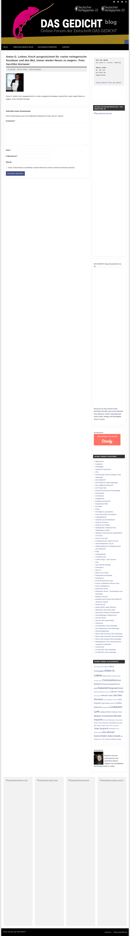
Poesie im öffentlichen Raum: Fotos (107, 583)
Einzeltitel (98, 506)
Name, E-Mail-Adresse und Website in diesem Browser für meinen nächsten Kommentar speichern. (41, 167)
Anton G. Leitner (22, 69)
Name (8, 150)
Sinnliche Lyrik (100, 604)
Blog (6, 47)
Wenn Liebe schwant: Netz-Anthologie (108, 639)
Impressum (108, 932)
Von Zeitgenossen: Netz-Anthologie (107, 628)
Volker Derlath (113, 736)
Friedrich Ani (107, 691)
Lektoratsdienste (115, 414)
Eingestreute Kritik (101, 504)
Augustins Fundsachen (103, 469)
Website (9, 162)
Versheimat (99, 623)
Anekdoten (99, 464)
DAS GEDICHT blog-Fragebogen (106, 482)
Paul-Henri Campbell (108, 723)
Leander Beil (105, 707)
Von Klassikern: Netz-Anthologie (106, 626)
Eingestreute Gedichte (102, 501)
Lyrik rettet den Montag (103, 565)
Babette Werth (106, 676)
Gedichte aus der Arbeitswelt (105, 520)
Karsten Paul (112, 703)
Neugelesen (99, 578)
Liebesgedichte (100, 554)
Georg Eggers (97, 695)
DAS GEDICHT (99, 414)
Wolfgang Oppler (116, 739)
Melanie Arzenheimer (103, 716)
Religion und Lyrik (101, 596)
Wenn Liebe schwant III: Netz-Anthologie (109, 636)
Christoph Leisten (98, 680)
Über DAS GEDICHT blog (23, 47)
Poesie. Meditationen (102, 586)
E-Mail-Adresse (12, 156)
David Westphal (109, 684)
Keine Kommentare (35, 69)
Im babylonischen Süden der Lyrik (106, 541)
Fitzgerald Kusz (115, 688)
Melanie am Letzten (102, 573)
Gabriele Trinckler (117, 692)
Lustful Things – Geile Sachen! (105, 559)
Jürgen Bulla (105, 703)
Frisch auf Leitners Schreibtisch (106, 514)
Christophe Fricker (115, 676)
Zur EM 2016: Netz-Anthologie (105, 649)
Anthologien (99, 467)
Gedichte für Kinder (101, 522)
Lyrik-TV (98, 570)
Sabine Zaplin (101, 725)
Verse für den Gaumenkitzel (104, 620)
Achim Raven (97, 666)
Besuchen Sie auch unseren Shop (105, 408)
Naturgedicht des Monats (103, 575)
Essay (97, 509)
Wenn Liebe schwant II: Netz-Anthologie (108, 634)
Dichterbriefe (99, 493)
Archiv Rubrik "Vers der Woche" (109, 82)
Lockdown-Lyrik (100, 557)
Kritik (97, 551)
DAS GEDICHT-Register (47, 47)
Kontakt (66, 47)
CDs (96, 472)
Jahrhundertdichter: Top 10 (104, 543)
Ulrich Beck (112, 728)
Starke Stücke (109, 725)
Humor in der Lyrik (101, 538)
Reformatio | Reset (101, 588)
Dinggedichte (99, 498)
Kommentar (10, 121)
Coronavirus (109, 680)
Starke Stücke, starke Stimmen (105, 607)
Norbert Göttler (98, 723)
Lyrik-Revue (99, 567)
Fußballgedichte (100, 517)
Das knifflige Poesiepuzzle (104, 485)
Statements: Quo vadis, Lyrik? (105, 610)
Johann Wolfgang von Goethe (110, 699)
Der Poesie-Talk (100, 488)
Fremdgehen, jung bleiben (104, 512)
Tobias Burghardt (101, 728)
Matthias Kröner (117, 712)
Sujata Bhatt (116, 725)
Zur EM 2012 (99, 647)
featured (103, 688)
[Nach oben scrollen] (126, 932)
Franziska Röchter (99, 692)
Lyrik (96, 562)
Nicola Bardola (119, 720)
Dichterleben (99, 496)
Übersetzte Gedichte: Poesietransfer (107, 612)
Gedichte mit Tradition (102, 525)
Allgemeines (99, 461)
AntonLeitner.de (109, 758)
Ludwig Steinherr (106, 712)
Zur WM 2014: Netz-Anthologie (105, 652)
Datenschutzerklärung (120, 932)
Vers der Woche (100, 618)
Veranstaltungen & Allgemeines (106, 615)
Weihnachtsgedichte (102, 631)
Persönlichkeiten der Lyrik (104, 581)
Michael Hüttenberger (108, 720)
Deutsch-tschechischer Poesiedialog (107, 490)
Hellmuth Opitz (107, 695)
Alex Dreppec (105, 666)
